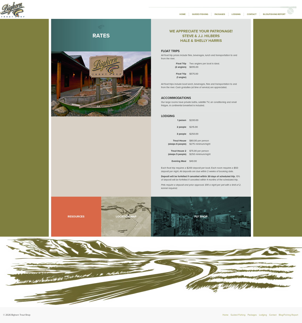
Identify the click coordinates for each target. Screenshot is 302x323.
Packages (220, 14)
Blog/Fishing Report (274, 14)
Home (182, 14)
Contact (252, 14)
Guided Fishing (200, 14)
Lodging (236, 14)
